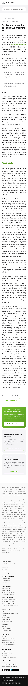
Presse (3, 646)
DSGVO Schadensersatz (8, 601)
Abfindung (4, 569)
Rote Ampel (4, 615)
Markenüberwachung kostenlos (9, 666)
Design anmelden (6, 590)
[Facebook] (3, 683)
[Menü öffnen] (24, 2)
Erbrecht (4, 626)
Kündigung (4, 571)
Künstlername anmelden (8, 594)
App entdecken (14, 471)
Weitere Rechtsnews (10, 400)
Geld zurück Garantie (7, 653)
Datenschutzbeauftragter (8, 603)
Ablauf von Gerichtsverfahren (9, 657)
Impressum (5, 680)
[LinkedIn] (9, 683)
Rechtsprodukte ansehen (14, 448)
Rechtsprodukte (6, 651)
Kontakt (11, 680)
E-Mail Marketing (6, 580)
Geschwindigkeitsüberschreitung (10, 613)
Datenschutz (22, 677)
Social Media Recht (6, 578)
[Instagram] (16, 683)
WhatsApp (4, 655)
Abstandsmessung (6, 619)
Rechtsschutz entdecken (14, 424)
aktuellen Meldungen (18, 44)
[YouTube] (19, 683)
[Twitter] (13, 683)
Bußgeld (4, 611)
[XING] (6, 683)
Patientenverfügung (7, 628)
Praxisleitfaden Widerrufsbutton (9, 664)
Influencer (4, 582)
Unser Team (5, 636)
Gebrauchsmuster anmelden (9, 592)
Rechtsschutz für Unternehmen (9, 563)
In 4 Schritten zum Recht (8, 638)
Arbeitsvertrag (5, 573)
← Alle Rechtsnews (8, 18)
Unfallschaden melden (7, 621)
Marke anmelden (6, 588)
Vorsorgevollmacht (6, 630)
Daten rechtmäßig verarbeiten (9, 599)
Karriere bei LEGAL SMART (8, 644)
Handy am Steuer (6, 617)
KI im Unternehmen (6, 662)
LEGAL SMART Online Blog (8, 640)
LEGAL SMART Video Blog (8, 642)
